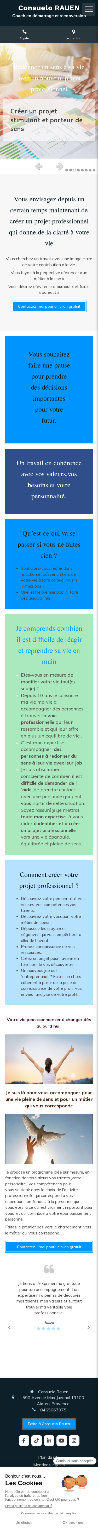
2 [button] (70, 170)
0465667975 (53, 1409)
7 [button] (90, 170)
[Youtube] (61, 1440)
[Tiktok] (36, 1440)
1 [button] (66, 170)
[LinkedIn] (49, 1440)
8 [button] (94, 170)
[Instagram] (74, 1440)
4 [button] (78, 170)
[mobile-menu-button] (88, 9)
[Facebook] (24, 1440)
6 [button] (86, 170)
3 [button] (74, 170)
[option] (49, 101)
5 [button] (82, 170)
